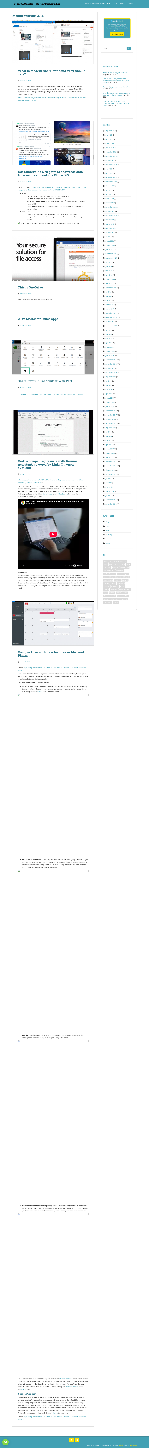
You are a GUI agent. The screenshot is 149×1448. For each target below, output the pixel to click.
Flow (110, 564)
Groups (122, 564)
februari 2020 (110, 305)
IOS (105, 567)
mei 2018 (108, 389)
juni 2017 (108, 436)
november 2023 (111, 207)
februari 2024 (110, 203)
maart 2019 (109, 347)
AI (110, 561)
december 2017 (110, 411)
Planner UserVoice (65, 1379)
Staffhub (112, 593)
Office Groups (108, 580)
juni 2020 (108, 296)
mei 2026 (108, 135)
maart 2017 (109, 449)
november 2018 (111, 364)
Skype (105, 593)
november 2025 (111, 156)
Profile (122, 586)
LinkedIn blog (47, 494)
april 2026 (108, 139)
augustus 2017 (110, 428)
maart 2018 (109, 398)
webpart (106, 599)
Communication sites (119, 561)
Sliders (108, 530)
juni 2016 (108, 483)
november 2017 (111, 415)
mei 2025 (108, 169)
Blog (107, 522)
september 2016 (111, 474)
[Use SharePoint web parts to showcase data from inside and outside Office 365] (53, 143)
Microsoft (115, 567)
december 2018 (110, 360)
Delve (105, 564)
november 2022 (111, 228)
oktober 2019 (110, 322)
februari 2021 (110, 279)
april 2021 (108, 275)
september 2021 (111, 258)
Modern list (119, 571)
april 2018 (108, 394)
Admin (106, 561)
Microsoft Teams (109, 571)
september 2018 (111, 372)
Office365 (126, 577)
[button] (5, 1442)
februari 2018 (110, 402)
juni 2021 (108, 266)
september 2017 (111, 423)
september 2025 (111, 165)
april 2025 (108, 173)
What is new (123, 599)
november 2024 (111, 182)
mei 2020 (108, 300)
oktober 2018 (110, 368)
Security (106, 590)
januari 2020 (109, 309)
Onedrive (117, 580)
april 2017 (108, 445)
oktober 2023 (110, 211)
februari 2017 (110, 453)
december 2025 (110, 152)
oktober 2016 (110, 470)
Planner (24, 1389)
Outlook (106, 583)
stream (118, 593)
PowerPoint (114, 586)
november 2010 (111, 504)
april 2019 (108, 343)
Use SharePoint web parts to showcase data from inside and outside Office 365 (50, 173)
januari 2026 (109, 148)
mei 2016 (108, 487)
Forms (116, 564)
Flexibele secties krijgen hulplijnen (115, 72)
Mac (109, 567)
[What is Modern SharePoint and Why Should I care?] (53, 42)
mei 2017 (108, 440)
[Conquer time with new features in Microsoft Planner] (53, 623)
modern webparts (123, 574)
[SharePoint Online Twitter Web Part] (53, 357)
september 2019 (111, 326)
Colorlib (120, 1446)
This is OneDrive (30, 287)
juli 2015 (108, 495)
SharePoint (114, 590)
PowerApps (121, 583)
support (40, 691)
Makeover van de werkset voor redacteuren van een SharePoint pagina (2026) (117, 103)
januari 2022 (109, 249)
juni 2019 (108, 334)
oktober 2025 (110, 160)
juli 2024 (108, 190)
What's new (114, 599)
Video (122, 4)
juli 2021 (108, 262)
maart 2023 (109, 220)
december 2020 (110, 288)
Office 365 (118, 577)
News (115, 4)
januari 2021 (109, 283)
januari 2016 (109, 491)
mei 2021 (108, 271)
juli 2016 (108, 479)
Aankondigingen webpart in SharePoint (116, 87)
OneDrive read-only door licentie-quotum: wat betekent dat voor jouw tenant (116, 81)
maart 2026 (109, 143)
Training (130, 4)
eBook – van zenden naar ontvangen (97, 4)
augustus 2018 (110, 377)
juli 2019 (108, 330)
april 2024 (108, 194)
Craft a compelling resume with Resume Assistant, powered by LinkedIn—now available (48, 464)
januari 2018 (109, 406)
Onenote (125, 580)
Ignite (128, 564)
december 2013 (110, 500)
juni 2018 (108, 385)
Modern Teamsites (109, 574)
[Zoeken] (129, 48)
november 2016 (111, 466)
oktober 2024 (110, 186)
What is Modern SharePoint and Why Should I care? (52, 72)
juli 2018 (108, 381)
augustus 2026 (110, 131)
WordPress (133, 1446)
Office (111, 577)
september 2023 (111, 216)
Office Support (62, 494)
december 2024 (110, 177)
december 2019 (110, 313)
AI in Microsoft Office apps (38, 319)
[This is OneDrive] (53, 258)
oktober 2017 (110, 419)
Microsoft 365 (124, 567)
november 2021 (111, 254)
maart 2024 (109, 199)
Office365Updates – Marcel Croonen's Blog (37, 3)
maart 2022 (109, 241)
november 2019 (111, 317)
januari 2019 (109, 355)
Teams (125, 593)
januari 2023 (109, 224)
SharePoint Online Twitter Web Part (45, 381)
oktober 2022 (110, 232)
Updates (120, 596)
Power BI (106, 586)
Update (113, 596)
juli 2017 (108, 432)
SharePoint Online (124, 590)
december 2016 (110, 462)
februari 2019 (110, 351)
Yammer (116, 602)
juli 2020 (108, 292)
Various (108, 539)
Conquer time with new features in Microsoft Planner (52, 653)
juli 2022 (108, 237)
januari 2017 (109, 457)
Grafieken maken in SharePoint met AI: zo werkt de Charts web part (116, 94)
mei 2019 (108, 339)
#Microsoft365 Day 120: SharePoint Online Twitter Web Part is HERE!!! (52, 394)
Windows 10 (107, 602)
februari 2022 (110, 245)
